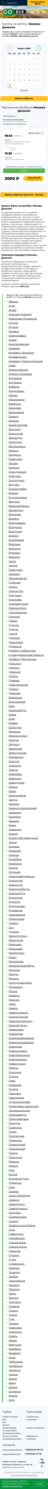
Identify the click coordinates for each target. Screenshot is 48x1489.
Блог (4, 1422)
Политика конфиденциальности (24, 1475)
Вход (4, 1419)
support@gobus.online (11, 1454)
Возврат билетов (9, 1428)
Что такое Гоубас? (9, 1430)
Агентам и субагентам (35, 1428)
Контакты (14, 1416)
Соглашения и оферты (11, 1433)
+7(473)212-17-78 (33, 1454)
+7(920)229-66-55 (34, 1449)
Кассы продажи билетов (12, 1450)
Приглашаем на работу (12, 1439)
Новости (5, 1425)
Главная (5, 1416)
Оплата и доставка (10, 1436)
